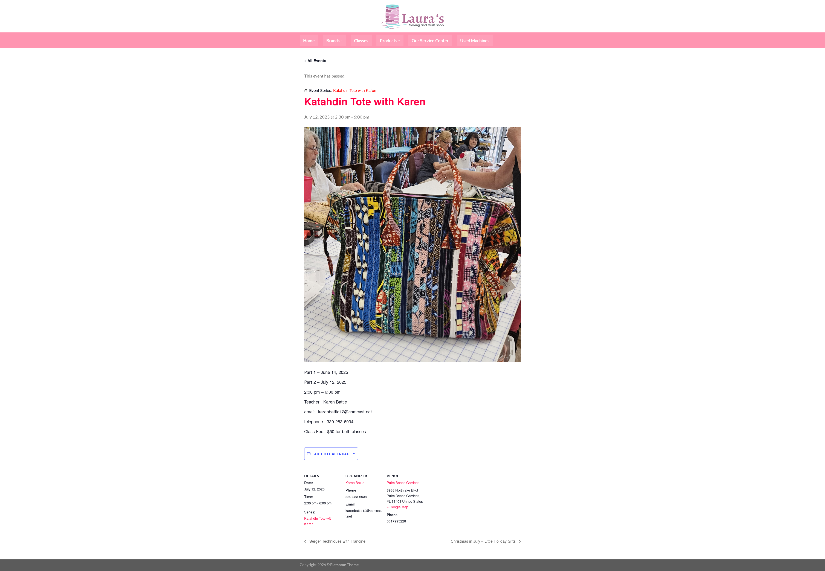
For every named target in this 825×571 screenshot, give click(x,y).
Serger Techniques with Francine (336, 541)
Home (309, 40)
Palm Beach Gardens (403, 482)
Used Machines (474, 40)
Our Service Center (430, 40)
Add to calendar (332, 453)
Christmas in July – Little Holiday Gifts (484, 541)
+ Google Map (397, 506)
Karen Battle (354, 482)
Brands (333, 40)
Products (388, 40)
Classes (361, 40)
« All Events (315, 60)
